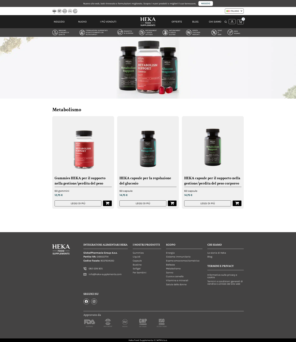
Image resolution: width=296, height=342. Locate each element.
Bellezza (170, 264)
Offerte (177, 21)
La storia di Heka (216, 252)
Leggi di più (78, 203)
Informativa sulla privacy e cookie (222, 276)
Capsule (137, 260)
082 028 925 (96, 268)
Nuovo (82, 21)
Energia (170, 252)
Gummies (138, 252)
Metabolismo (173, 268)
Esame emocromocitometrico (182, 260)
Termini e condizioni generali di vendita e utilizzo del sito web (225, 282)
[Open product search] (225, 22)
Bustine (137, 264)
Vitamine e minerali (177, 280)
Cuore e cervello (175, 276)
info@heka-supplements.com (105, 274)
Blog (195, 21)
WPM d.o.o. (162, 340)
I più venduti (108, 21)
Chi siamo (215, 21)
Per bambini (139, 272)
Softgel (136, 268)
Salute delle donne (176, 284)
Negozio (205, 3)
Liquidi (136, 256)
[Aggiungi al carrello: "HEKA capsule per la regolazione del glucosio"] (172, 203)
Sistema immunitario (178, 256)
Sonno (169, 272)
